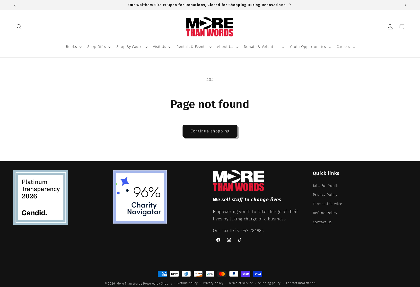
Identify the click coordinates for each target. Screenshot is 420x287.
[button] (19, 27)
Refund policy (187, 283)
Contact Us (322, 222)
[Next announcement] (405, 5)
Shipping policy (269, 283)
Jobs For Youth (326, 185)
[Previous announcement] (14, 5)
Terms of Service (327, 204)
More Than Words (130, 283)
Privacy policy (213, 283)
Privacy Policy (325, 194)
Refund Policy (325, 213)
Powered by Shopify (157, 283)
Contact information (301, 283)
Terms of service (241, 283)
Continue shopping (210, 131)
